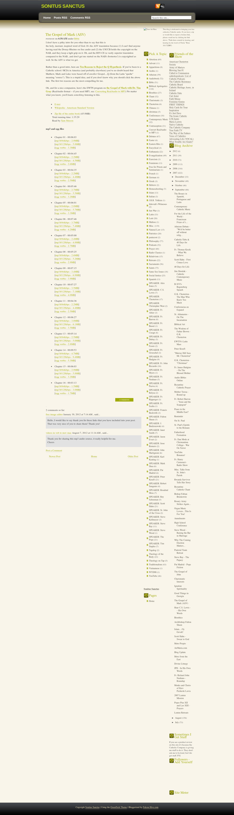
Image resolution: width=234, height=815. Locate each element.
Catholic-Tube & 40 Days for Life (181, 242)
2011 (175, 155)
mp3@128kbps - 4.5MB (67, 160)
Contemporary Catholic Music (182, 208)
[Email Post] (46, 405)
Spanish (153, 279)
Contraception (155, 125)
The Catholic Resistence (180, 81)
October (179, 185)
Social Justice (155, 275)
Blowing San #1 (176, 70)
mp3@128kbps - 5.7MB (67, 209)
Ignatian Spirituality (180, 587)
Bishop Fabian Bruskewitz (180, 495)
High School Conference (180, 524)
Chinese (153, 107)
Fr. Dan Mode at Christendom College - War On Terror (181, 443)
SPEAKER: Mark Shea (157, 465)
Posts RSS (60, 17)
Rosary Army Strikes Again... (182, 503)
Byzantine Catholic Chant (182, 488)
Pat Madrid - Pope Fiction (182, 566)
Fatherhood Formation (180, 434)
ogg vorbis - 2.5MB (65, 180)
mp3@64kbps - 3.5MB (66, 287)
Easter (152, 140)
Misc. (152, 225)
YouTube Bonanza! (179, 454)
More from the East (181, 658)
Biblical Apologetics (158, 86)
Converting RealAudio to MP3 (110, 91)
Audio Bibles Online (180, 379)
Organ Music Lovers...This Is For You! (182, 511)
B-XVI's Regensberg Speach (180, 286)
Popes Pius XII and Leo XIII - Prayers (182, 705)
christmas (153, 111)
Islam (152, 192)
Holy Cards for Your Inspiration (178, 109)
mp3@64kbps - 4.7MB (66, 353)
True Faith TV (175, 130)
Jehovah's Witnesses (158, 204)
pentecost (153, 237)
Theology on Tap (157, 560)
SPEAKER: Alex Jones (157, 284)
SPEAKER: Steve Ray (157, 525)
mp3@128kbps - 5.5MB (67, 193)
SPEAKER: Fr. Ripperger (156, 398)
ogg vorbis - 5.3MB (65, 360)
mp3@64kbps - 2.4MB (66, 238)
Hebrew (153, 184)
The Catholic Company (179, 127)
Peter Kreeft (179, 348)
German (153, 177)
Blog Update (180, 652)
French (152, 173)
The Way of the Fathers (179, 133)
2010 (175, 159)
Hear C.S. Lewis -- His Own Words (182, 610)
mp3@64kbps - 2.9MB (66, 140)
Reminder (178, 416)
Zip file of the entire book (67, 113)
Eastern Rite (155, 143)
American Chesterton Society (178, 63)
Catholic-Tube (175, 93)
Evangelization (156, 155)
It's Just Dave (175, 113)
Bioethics (153, 92)
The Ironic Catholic (178, 115)
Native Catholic (176, 124)
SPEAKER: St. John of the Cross (158, 511)
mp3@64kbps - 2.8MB (66, 206)
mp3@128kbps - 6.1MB (67, 324)
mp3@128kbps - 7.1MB (67, 291)
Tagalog (153, 550)
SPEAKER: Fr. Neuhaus (156, 378)
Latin (151, 214)
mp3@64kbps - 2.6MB (66, 255)
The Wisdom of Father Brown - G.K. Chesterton (182, 333)
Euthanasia (154, 151)
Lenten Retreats (181, 712)
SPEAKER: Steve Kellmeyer (157, 518)
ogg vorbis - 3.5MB (65, 327)
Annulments (179, 518)
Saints (152, 267)
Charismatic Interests (179, 580)
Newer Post (54, 456)
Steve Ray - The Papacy (181, 558)
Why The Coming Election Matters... (182, 542)
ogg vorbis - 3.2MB (65, 196)
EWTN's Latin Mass (181, 343)
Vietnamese (154, 568)
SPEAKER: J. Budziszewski (155, 425)
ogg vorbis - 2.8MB (65, 344)
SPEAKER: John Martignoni (156, 451)
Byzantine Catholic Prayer (182, 386)
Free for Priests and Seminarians (158, 168)
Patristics (153, 233)
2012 (175, 151)
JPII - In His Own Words (182, 669)
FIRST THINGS (176, 104)
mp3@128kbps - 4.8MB (67, 242)
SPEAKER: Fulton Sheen (157, 418)
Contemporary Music (158, 119)
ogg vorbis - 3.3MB (65, 147)
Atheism (153, 74)
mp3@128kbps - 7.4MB (67, 225)
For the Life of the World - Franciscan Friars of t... (182, 218)
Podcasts (153, 244)
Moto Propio (180, 643)
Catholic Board (176, 84)
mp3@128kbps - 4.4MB (67, 176)
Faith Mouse (174, 98)
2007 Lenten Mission (180, 697)
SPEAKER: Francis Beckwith (158, 411)
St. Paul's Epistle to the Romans (182, 426)
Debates (153, 136)
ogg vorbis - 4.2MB (65, 229)
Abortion (153, 59)
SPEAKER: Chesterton (154, 298)
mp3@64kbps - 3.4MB (66, 271)
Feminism (154, 163)
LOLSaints (174, 118)
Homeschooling (156, 188)
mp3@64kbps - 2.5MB (66, 337)
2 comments (124, 400)
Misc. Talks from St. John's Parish (182, 472)
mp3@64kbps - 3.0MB (66, 320)
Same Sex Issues (156, 271)
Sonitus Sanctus (63, 6)
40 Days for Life (181, 266)
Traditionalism (156, 564)
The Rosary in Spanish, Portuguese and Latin (182, 198)
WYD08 (153, 572)
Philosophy (154, 241)
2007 (175, 172)
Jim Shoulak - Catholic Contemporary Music (182, 275)
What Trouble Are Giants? (181, 141)
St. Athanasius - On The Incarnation (181, 317)
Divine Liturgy (181, 663)
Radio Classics (156, 252)
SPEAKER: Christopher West (157, 304)
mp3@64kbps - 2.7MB (66, 189)
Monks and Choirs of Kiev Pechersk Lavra (182, 688)
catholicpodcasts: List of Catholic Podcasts (180, 77)
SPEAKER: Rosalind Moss (158, 491)
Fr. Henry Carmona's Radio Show (181, 462)
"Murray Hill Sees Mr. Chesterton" (182, 354)
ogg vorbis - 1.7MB (65, 393)
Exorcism (153, 159)
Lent (151, 218)
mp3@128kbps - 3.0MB (67, 389)
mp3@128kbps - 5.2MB (67, 258)
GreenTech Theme (118, 807)
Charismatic (154, 100)
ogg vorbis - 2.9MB (65, 262)
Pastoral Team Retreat (180, 551)
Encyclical (154, 147)
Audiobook (154, 78)
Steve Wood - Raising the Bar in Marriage (182, 532)
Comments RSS (80, 17)
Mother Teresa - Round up (181, 393)
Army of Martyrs (177, 67)
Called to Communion (179, 73)
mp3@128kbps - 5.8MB (67, 144)
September (180, 189)
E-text (57, 104)
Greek (152, 181)
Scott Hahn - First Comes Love (182, 261)
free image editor (54, 414)
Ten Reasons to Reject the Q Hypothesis (100, 67)
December (180, 176)
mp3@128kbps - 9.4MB (67, 356)
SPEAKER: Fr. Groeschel (156, 351)
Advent (152, 63)
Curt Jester (174, 95)
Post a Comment (54, 450)
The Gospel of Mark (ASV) (65, 34)
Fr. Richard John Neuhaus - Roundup (181, 678)
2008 (175, 168)
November (180, 180)
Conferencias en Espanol (181, 308)
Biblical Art (179, 324)
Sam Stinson (67, 120)
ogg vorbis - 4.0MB (65, 294)
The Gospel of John (180, 573)
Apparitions (154, 67)
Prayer (152, 248)
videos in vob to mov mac (58, 432)
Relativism (154, 256)
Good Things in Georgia (181, 595)
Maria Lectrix (175, 121)
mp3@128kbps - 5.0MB (67, 340)
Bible (76, 38)
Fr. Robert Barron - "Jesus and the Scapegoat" (182, 401)
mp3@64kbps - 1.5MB (66, 386)
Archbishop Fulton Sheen (182, 623)
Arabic (152, 70)
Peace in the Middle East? (181, 410)
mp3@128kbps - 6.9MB (67, 275)
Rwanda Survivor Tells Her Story (182, 481)
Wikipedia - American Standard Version (74, 107)
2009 (175, 164)
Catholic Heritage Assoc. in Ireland (181, 89)
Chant (152, 96)
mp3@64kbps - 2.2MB (66, 156)
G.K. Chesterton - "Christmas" (182, 362)
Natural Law (155, 229)
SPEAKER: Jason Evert (157, 438)
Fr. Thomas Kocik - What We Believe (182, 252)
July (177, 722)
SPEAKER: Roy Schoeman (156, 498)
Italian (152, 196)
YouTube (153, 575)
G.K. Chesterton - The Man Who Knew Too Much (182, 298)
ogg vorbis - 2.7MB (65, 245)
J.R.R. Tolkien (156, 200)
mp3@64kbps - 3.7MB (66, 222)
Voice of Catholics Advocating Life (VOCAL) (181, 137)
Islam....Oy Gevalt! (179, 630)
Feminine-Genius (177, 101)
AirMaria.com (180, 647)
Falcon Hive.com (150, 807)
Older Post (133, 456)
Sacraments (154, 263)
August (178, 717)
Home (47, 17)
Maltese (152, 222)
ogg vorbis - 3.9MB (65, 278)
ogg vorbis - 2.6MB (65, 163)
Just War (153, 210)
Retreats (153, 260)
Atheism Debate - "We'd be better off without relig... (182, 231)
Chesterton (154, 104)
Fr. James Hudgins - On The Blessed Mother (182, 370)
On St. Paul (179, 420)
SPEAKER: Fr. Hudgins (156, 358)
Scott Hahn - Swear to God (181, 638)
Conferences (155, 115)
